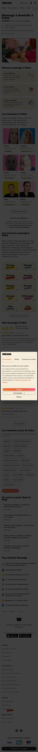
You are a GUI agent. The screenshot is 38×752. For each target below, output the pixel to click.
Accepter (19, 389)
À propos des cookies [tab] (29, 359)
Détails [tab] (16, 359)
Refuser (19, 397)
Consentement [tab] (7, 359)
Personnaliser (17, 393)
